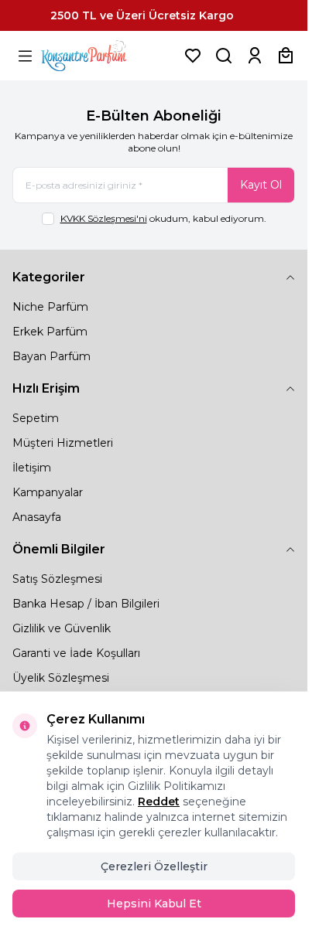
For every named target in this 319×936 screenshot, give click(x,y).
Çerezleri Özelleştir (154, 866)
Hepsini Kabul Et (154, 903)
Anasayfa (36, 517)
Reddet (159, 801)
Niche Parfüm (50, 307)
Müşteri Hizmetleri (62, 443)
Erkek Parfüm (49, 332)
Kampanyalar (47, 492)
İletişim (31, 468)
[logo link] (103, 55)
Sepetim (35, 418)
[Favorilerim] (193, 55)
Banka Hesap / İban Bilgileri (86, 604)
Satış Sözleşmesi (57, 579)
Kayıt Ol (261, 185)
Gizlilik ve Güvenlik (61, 628)
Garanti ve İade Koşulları (76, 653)
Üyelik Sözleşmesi (60, 678)
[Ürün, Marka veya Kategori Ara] (223, 55)
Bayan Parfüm (51, 356)
